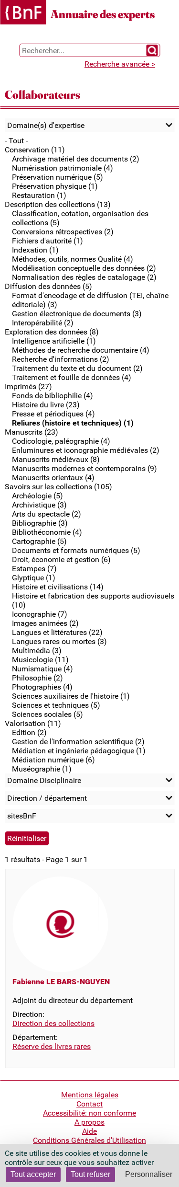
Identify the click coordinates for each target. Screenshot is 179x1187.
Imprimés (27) (28, 386)
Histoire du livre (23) (46, 404)
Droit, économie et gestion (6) (61, 559)
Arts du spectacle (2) (46, 514)
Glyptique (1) (33, 577)
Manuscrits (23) (31, 432)
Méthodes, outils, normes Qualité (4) (72, 259)
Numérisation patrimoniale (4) (62, 168)
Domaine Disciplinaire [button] (44, 780)
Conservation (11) (35, 149)
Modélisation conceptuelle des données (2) (84, 268)
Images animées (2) (45, 623)
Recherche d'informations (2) (60, 359)
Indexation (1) (35, 249)
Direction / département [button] (47, 798)
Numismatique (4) (42, 668)
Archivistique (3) (39, 504)
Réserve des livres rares (51, 1046)
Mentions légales (89, 1094)
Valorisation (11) (33, 723)
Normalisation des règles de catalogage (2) (84, 277)
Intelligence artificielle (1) (54, 341)
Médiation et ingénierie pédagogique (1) (79, 750)
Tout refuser (90, 1174)
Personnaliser (148, 1174)
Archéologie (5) (37, 495)
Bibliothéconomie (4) (47, 532)
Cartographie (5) (39, 541)
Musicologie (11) (40, 659)
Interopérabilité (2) (43, 322)
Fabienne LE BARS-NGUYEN (61, 981)
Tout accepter (33, 1174)
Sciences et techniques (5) (56, 705)
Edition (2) (29, 732)
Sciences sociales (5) (47, 714)
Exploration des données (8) (52, 331)
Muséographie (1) (42, 768)
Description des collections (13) (58, 204)
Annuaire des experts (103, 14)
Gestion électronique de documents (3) (77, 313)
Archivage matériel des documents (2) (75, 158)
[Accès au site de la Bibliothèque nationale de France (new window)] (23, 13)
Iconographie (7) (39, 614)
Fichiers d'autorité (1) (47, 240)
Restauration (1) (39, 195)
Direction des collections (53, 1023)
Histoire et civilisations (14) (58, 586)
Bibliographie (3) (40, 523)
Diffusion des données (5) (48, 286)
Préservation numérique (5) (57, 177)
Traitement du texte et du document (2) (77, 368)
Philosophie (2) (37, 677)
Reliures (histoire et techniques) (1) (73, 422)
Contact (89, 1103)
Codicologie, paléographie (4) (61, 441)
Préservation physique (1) (55, 186)
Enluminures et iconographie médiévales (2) (85, 450)
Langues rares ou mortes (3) (59, 641)
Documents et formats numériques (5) (76, 550)
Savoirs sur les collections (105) (58, 486)
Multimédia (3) (37, 650)
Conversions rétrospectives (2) (63, 231)
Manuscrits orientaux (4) (53, 477)
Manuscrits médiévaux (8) (56, 459)
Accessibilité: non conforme (89, 1113)
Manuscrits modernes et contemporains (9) (84, 468)
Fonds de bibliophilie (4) (52, 395)
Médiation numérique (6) (53, 759)
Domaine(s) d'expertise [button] (45, 125)
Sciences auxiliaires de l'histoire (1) (71, 696)
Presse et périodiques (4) (53, 413)
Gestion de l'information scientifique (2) (78, 741)
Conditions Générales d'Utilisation (89, 1140)
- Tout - (16, 140)
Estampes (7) (34, 568)
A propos (89, 1122)
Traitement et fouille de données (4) (71, 377)
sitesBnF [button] (21, 815)
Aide (89, 1131)
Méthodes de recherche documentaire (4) (80, 350)
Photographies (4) (42, 686)
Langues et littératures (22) (57, 632)
